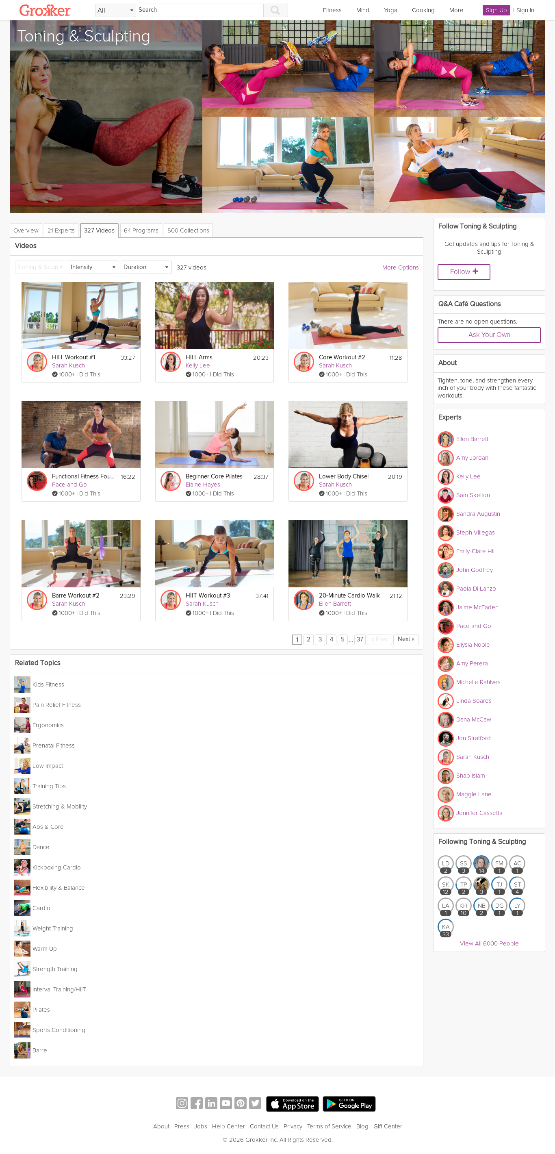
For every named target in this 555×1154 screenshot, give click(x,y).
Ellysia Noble (473, 644)
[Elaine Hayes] (170, 481)
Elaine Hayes (203, 484)
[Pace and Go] (37, 481)
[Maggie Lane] (446, 795)
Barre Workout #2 (76, 596)
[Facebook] (197, 1104)
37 (360, 640)
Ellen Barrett (335, 603)
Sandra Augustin (478, 513)
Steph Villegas (475, 532)
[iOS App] (292, 1104)
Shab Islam (470, 775)
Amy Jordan (472, 457)
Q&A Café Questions (469, 304)
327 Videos (99, 231)
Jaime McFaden (477, 607)
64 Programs (141, 230)
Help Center (228, 1126)
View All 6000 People (489, 943)
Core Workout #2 (342, 357)
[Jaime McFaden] (446, 608)
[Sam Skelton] (446, 495)
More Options (400, 267)
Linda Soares (474, 700)
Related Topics (38, 663)
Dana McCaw (473, 719)
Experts (450, 417)
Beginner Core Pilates (214, 477)
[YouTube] (226, 1104)
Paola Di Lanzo (476, 588)
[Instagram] (182, 1104)
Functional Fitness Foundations (84, 477)
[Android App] (349, 1104)
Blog (362, 1126)
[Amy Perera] (446, 664)
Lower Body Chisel (344, 477)
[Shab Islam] (446, 776)
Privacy (293, 1126)
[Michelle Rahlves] (446, 682)
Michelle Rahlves (478, 681)
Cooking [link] (423, 10)
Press (181, 1126)
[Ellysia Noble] (446, 645)
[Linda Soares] (446, 701)
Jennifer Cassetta (479, 812)
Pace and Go (69, 484)
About (161, 1126)
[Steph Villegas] (446, 533)
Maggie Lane (474, 794)
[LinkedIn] (211, 1104)
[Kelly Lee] (170, 362)
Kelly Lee (198, 365)
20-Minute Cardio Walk (349, 596)
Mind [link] (362, 10)
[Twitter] (255, 1104)
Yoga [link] (390, 10)
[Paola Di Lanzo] (446, 589)
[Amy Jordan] (446, 458)
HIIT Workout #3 (208, 596)
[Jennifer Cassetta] (446, 813)
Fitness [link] (332, 10)
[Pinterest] (240, 1104)
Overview (26, 230)
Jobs (200, 1126)
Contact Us (264, 1126)
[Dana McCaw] (446, 720)
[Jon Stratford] (446, 738)
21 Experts (61, 230)
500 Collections (188, 230)
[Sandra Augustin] (446, 514)
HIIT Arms (199, 357)
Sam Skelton (473, 494)
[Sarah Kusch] (37, 362)
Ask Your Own (489, 334)
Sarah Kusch (68, 365)
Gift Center (387, 1126)
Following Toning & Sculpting (482, 842)
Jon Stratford (473, 737)
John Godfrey (474, 569)
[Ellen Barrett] (304, 600)
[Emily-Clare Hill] (446, 551)
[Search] (276, 10)
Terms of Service (329, 1126)
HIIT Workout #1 (73, 357)
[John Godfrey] (446, 570)
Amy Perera (472, 663)
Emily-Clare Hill (476, 550)
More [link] (456, 10)
